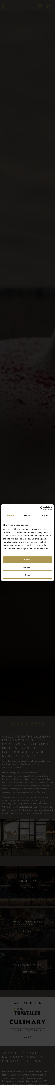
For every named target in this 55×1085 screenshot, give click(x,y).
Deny (27, 575)
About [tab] (45, 515)
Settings (26, 567)
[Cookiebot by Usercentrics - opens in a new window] (40, 508)
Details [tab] (27, 515)
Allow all (27, 559)
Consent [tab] (10, 515)
